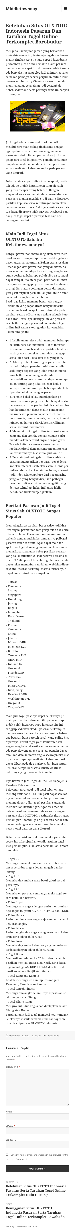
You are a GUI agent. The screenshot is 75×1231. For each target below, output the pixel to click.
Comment (13, 1066)
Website (11, 1139)
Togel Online (52, 1035)
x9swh (38, 1035)
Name (10, 1111)
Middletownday (21, 8)
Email (10, 1125)
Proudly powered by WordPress (22, 1226)
